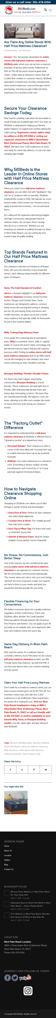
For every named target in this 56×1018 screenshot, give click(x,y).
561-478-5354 (42, 2)
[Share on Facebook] (10, 770)
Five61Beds (26, 51)
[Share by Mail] (46, 770)
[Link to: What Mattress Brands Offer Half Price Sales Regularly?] (16, 802)
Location (7, 855)
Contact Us (8, 869)
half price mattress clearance (34, 747)
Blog (6, 865)
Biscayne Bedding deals (21, 743)
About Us (8, 851)
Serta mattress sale (31, 754)
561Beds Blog (11, 51)
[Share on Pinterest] (34, 770)
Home (6, 846)
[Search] (44, 10)
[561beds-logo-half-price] (23, 10)
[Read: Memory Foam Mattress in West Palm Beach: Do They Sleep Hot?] (6, 893)
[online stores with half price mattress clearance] (24, 31)
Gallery (7, 860)
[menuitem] (44, 10)
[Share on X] (22, 770)
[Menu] (50, 10)
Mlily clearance (11, 750)
